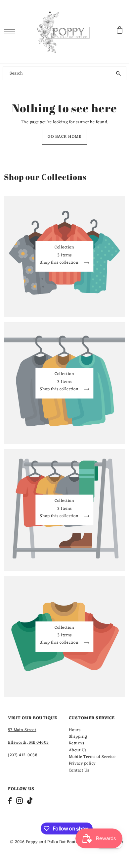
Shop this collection (60, 263)
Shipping (78, 736)
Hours (75, 730)
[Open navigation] (11, 31)
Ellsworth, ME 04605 (28, 742)
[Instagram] (19, 800)
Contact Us (79, 770)
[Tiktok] (29, 800)
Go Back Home (64, 136)
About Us (78, 750)
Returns (76, 743)
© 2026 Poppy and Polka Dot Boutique (47, 842)
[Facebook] (10, 800)
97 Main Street (22, 730)
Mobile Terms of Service (92, 757)
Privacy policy (82, 763)
